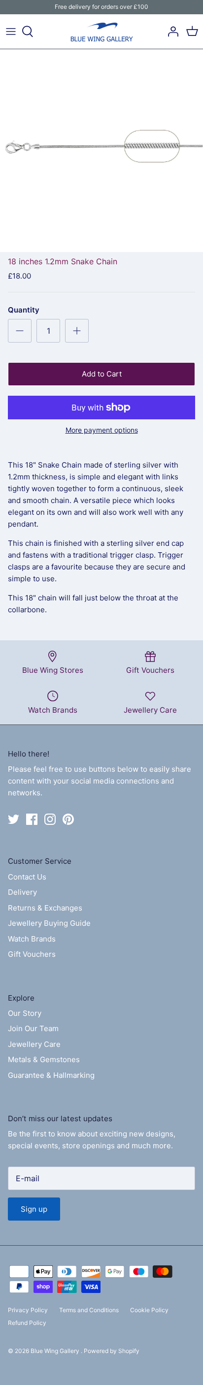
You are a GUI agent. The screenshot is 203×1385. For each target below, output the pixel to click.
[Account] (170, 31)
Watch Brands (32, 939)
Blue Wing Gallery (56, 1350)
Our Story (24, 1013)
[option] (101, 150)
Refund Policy (27, 1322)
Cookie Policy (149, 1310)
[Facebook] (31, 819)
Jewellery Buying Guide (49, 923)
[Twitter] (13, 819)
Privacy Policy (28, 1310)
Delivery (22, 892)
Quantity (23, 310)
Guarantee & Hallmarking (51, 1075)
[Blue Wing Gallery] (101, 31)
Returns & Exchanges (45, 908)
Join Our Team (33, 1028)
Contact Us (27, 876)
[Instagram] (50, 819)
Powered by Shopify (111, 1350)
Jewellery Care (34, 1044)
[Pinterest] (68, 819)
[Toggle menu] (11, 31)
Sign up (34, 1209)
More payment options (102, 430)
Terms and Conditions (89, 1310)
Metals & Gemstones (44, 1059)
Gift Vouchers (32, 954)
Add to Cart (102, 373)
